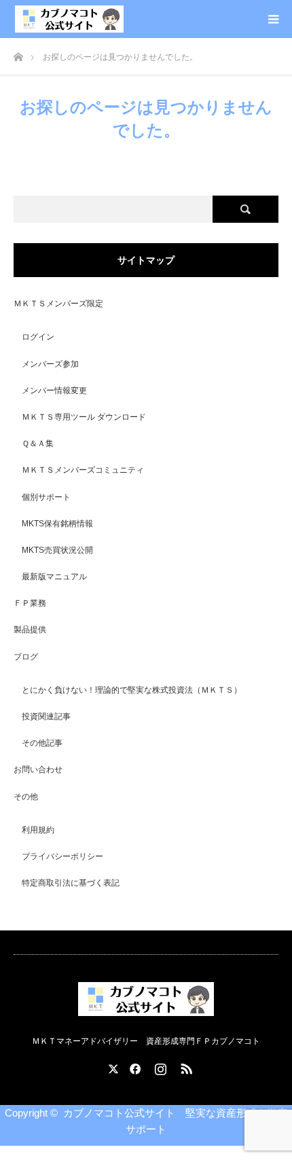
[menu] (273, 19)
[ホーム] (18, 53)
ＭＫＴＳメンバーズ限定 (58, 303)
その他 (26, 796)
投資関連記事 (46, 716)
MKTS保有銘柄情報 (57, 523)
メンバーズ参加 (50, 364)
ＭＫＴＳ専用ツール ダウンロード (84, 417)
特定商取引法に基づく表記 (71, 883)
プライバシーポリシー (62, 856)
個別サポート (46, 497)
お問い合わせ (38, 769)
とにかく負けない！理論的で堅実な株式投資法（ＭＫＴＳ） (132, 690)
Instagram (159, 1066)
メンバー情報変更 (54, 390)
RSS (185, 1066)
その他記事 (42, 743)
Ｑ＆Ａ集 (38, 443)
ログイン (38, 337)
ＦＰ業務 (30, 603)
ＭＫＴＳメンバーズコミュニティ (83, 470)
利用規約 (38, 830)
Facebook (133, 1066)
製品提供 (30, 629)
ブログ (26, 656)
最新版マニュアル (54, 576)
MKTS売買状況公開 (57, 550)
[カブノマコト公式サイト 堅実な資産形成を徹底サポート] (69, 19)
